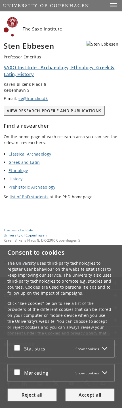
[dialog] (61, 326)
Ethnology (18, 170)
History (15, 178)
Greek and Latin (24, 162)
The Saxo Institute (18, 230)
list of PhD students (29, 196)
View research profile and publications (54, 110)
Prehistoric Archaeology (32, 187)
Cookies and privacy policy (71, 333)
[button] (113, 5)
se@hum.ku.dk (33, 98)
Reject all (32, 395)
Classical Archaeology (30, 154)
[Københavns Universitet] (11, 26)
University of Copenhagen (25, 235)
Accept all (90, 395)
